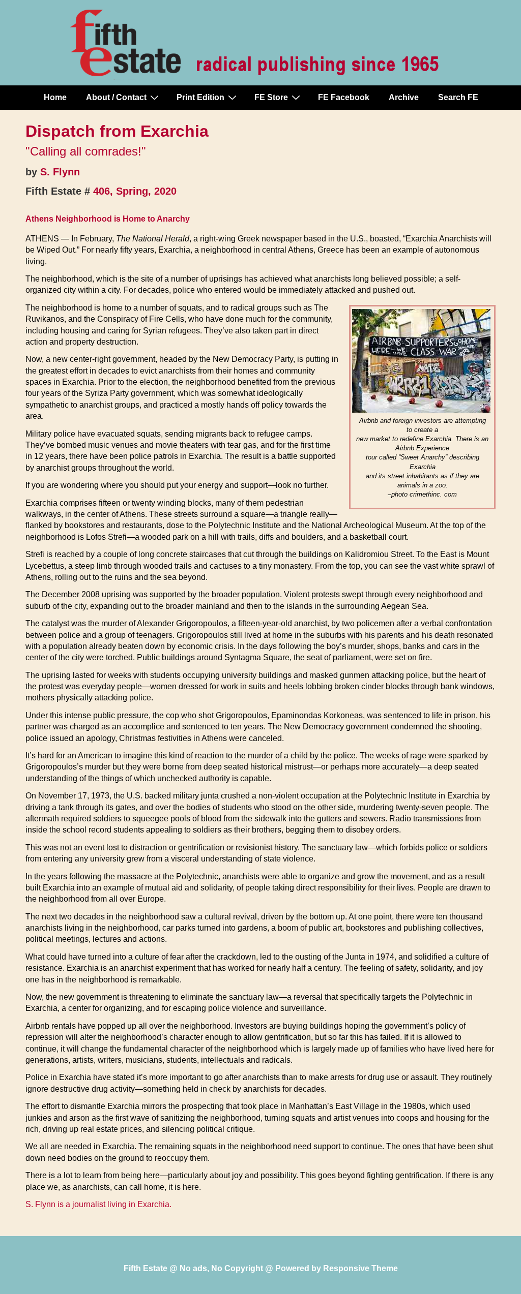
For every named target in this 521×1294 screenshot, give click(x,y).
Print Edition (200, 97)
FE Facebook (343, 97)
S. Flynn (60, 171)
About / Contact (116, 97)
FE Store (271, 97)
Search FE (458, 97)
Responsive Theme (360, 1268)
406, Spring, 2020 (135, 191)
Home (55, 97)
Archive (404, 97)
